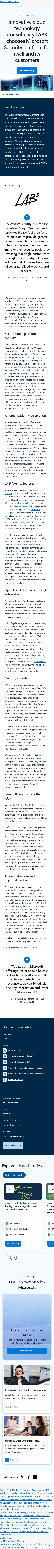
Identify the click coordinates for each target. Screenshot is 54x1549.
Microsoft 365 (44, 1490)
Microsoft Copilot (30, 1490)
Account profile (21, 1493)
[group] (23, 1215)
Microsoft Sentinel (32, 642)
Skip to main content (9, 1)
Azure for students (14, 1509)
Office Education (40, 1502)
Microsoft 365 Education (22, 1502)
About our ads (34, 1547)
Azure (29, 1512)
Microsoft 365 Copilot (32, 1515)
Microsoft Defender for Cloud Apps (29, 519)
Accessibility (43, 1531)
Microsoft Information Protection (25, 503)
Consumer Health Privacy (10, 1544)
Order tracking (40, 1496)
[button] (27, 70)
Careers (14, 1528)
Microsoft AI (5, 1512)
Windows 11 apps (7, 1493)
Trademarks (23, 1547)
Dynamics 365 (38, 1512)
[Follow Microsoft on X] (22, 1477)
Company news (39, 1528)
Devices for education (28, 1499)
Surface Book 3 (6, 1490)
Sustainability (5, 1534)
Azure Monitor (40, 661)
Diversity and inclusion (28, 1531)
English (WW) (6, 1537)
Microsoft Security (18, 1512)
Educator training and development (15, 1505)
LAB (25, 947)
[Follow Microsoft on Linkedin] (35, 1477)
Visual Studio (5, 1528)
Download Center (35, 1493)
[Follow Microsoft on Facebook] (29, 1477)
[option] (14, 1175)
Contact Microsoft (29, 1544)
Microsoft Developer (14, 1518)
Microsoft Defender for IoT (26, 522)
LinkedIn (33, 947)
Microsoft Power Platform (22, 1525)
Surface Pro (18, 1490)
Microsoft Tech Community (26, 1521)
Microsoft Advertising (13, 1515)
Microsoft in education (9, 1499)
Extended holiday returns (22, 1496)
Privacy (40, 1544)
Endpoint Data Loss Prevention (18, 506)
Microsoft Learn (30, 1518)
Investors (14, 1531)
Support (50, 1496)
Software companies (41, 1525)
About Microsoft (25, 1528)
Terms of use (12, 1547)
